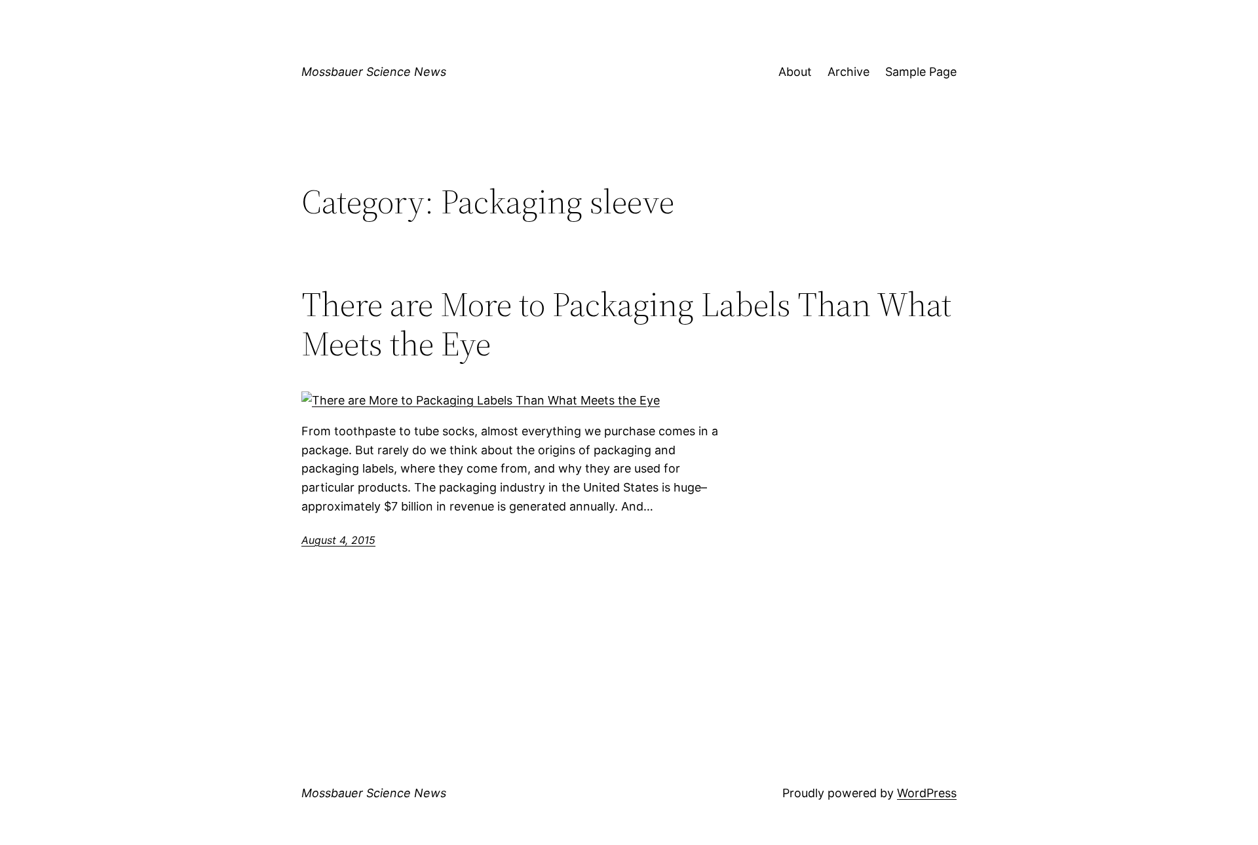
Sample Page (921, 72)
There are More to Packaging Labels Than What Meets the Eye (626, 324)
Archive (848, 72)
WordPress (927, 793)
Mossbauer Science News (373, 72)
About (795, 72)
